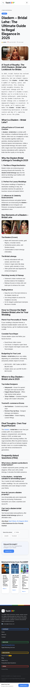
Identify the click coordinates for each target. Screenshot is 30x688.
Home (3, 632)
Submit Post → (8, 551)
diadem (6, 429)
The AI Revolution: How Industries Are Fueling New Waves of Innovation (25, 582)
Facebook (14, 535)
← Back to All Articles (7, 10)
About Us (4, 634)
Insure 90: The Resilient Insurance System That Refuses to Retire (5, 580)
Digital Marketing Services (8, 647)
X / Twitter (16, 532)
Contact (3, 637)
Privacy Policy (5, 669)
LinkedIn (6, 535)
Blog (3, 658)
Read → (4, 588)
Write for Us (5, 660)
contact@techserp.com (8, 623)
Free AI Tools (6, 655)
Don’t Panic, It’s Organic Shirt (18, 521)
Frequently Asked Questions (9, 663)
